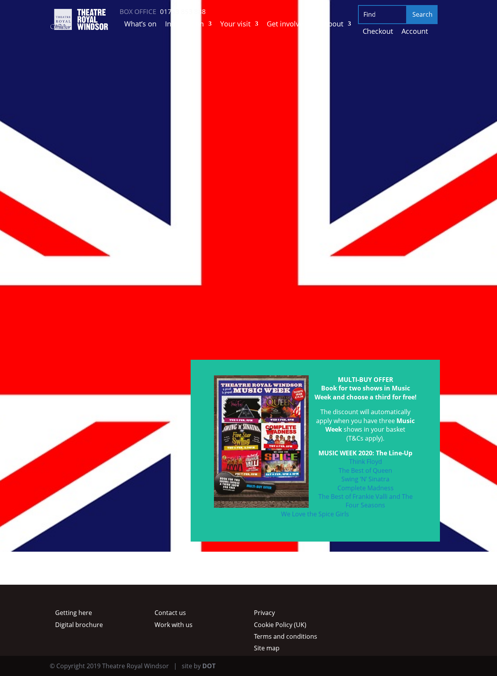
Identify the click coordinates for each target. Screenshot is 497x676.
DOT (208, 666)
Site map (267, 648)
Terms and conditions (285, 636)
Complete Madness (365, 488)
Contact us (170, 612)
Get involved (287, 24)
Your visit (235, 24)
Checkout (378, 32)
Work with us (174, 624)
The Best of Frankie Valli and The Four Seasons (365, 500)
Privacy (264, 612)
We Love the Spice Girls (315, 514)
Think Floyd (365, 461)
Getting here (73, 612)
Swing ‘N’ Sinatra (365, 479)
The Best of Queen (365, 470)
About (333, 24)
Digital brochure (79, 624)
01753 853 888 (141, 305)
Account (414, 32)
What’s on (140, 24)
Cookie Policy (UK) (280, 624)
